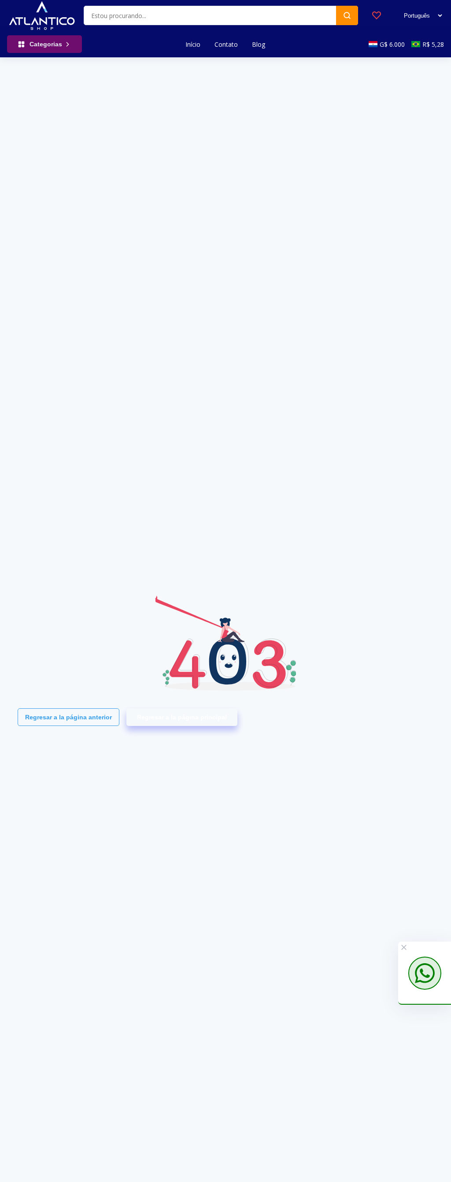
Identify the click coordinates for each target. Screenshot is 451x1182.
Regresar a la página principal (182, 717)
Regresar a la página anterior (68, 717)
